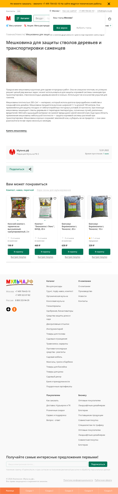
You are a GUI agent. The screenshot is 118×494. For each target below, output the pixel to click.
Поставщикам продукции (90, 415)
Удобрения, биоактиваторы (59, 310)
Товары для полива (55, 333)
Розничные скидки (55, 410)
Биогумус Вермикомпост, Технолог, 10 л (96, 226)
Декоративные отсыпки (57, 324)
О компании (84, 286)
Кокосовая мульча (55, 301)
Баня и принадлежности (58, 381)
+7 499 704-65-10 (22, 291)
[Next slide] (110, 25)
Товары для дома (54, 371)
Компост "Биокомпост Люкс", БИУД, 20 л (45, 226)
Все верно (62, 27)
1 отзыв (96, 238)
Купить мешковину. (16, 130)
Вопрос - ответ (53, 420)
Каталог (25, 18)
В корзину (18, 251)
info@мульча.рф (104, 11)
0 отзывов (15, 238)
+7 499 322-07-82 (22, 295)
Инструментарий (54, 328)
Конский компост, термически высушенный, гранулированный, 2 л (18, 227)
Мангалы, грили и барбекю (59, 361)
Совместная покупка (88, 420)
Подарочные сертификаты (59, 386)
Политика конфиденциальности (78, 480)
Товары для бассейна (56, 366)
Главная (10, 34)
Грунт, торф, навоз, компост (59, 291)
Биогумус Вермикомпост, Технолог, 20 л (69, 226)
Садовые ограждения (56, 338)
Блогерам (83, 410)
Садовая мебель (54, 356)
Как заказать (52, 400)
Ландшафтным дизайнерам (91, 405)
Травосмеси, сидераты (57, 343)
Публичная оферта (103, 480)
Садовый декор (53, 376)
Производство (85, 291)
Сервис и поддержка (56, 415)
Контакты (10, 11)
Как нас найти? (70, 11)
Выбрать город (84, 27)
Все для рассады (54, 286)
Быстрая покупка (18, 257)
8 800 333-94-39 (22, 300)
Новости (20, 34)
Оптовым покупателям (89, 400)
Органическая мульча (57, 296)
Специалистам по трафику (91, 425)
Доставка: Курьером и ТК (58, 405)
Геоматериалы (53, 306)
